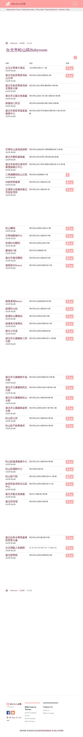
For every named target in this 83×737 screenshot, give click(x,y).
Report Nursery (30, 721)
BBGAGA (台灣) (15, 704)
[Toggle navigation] (75, 4)
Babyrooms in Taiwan (14, 9)
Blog (67, 9)
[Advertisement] (41, 25)
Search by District (30, 713)
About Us (46, 710)
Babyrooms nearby (28, 9)
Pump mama (40, 9)
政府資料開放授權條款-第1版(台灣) (47, 731)
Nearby (27, 715)
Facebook (62, 9)
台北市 (22, 43)
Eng (13, 717)
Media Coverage (48, 713)
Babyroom (13, 43)
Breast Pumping (30, 718)
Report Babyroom (51, 9)
